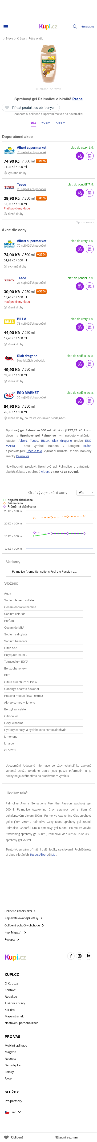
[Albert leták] (9, 150)
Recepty (10, 1058)
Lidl (53, 854)
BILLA (45, 440)
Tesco (34, 440)
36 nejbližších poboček (31, 397)
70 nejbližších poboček (31, 152)
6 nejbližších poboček (31, 360)
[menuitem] (48, 572)
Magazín (10, 1052)
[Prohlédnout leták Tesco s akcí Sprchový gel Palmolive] (80, 193)
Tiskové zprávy (15, 1003)
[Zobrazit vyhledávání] (75, 26)
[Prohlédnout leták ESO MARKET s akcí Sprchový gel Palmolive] (80, 401)
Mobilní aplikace (16, 1045)
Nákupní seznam (66, 1137)
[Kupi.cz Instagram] (80, 956)
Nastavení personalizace (21, 1023)
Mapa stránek (14, 1016)
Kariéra (10, 1010)
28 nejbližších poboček (31, 189)
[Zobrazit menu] (5, 26)
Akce (8, 1078)
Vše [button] (33, 123)
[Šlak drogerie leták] (9, 358)
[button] (90, 156)
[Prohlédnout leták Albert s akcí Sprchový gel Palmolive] (80, 156)
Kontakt (10, 990)
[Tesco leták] (9, 187)
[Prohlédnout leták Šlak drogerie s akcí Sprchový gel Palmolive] (80, 364)
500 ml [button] (61, 123)
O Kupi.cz (11, 983)
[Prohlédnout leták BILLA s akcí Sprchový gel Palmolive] (80, 327)
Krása (21, 38)
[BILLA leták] (9, 321)
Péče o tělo (35, 38)
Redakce (11, 996)
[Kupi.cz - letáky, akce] (48, 27)
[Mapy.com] (88, 956)
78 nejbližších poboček (31, 323)
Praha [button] (77, 99)
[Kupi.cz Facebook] (71, 956)
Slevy (9, 38)
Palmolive (22, 456)
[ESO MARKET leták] (9, 395)
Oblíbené (17, 1137)
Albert (23, 440)
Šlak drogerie (62, 440)
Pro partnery (13, 1101)
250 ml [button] (46, 123)
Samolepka (12, 1065)
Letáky (9, 1072)
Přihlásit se (87, 26)
